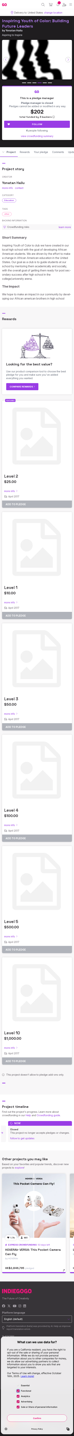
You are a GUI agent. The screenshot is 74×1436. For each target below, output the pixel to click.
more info (7, 187)
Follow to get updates (22, 1138)
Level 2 (11, 476)
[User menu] (64, 4)
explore (19, 1167)
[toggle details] (65, 1271)
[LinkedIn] (24, 1306)
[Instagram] (19, 1306)
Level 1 (10, 587)
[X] (9, 1306)
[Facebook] (3, 1306)
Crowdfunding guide (48, 1115)
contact (19, 187)
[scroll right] (68, 59)
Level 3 (11, 699)
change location (53, 12)
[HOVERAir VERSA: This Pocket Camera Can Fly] (34, 1206)
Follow (37, 124)
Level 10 (12, 1033)
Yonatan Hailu (14, 30)
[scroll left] (6, 59)
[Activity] (58, 4)
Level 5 (11, 921)
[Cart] (51, 4)
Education (9, 200)
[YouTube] (14, 1306)
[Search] (43, 4)
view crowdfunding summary (37, 136)
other (6, 214)
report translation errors (18, 1329)
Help (28, 1115)
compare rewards (22, 386)
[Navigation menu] (70, 4)
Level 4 (11, 810)
